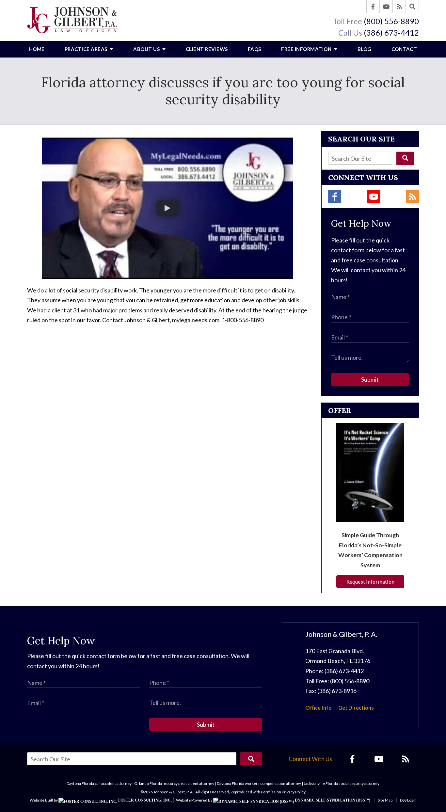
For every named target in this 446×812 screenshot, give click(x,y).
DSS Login (408, 800)
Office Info (318, 707)
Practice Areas (87, 49)
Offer (339, 410)
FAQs (254, 49)
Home (37, 49)
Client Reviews (207, 49)
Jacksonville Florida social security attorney (341, 783)
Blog (365, 49)
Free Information (307, 49)
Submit (370, 379)
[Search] (412, 6)
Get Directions (356, 707)
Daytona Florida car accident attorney (99, 783)
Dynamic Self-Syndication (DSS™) (332, 800)
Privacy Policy (294, 791)
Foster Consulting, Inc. (144, 800)
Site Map (385, 800)
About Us (147, 49)
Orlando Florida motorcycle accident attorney (174, 783)
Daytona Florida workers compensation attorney (259, 783)
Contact (404, 49)
